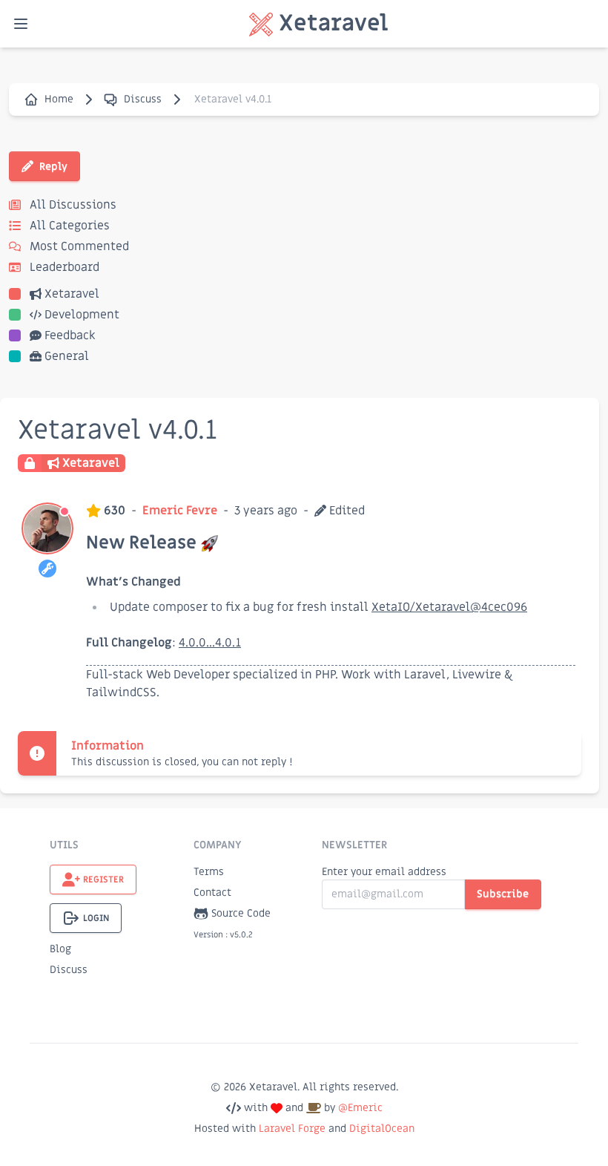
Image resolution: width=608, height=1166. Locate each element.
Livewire (476, 674)
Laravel (425, 674)
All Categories (68, 225)
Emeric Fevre (179, 510)
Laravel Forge (292, 1128)
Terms (209, 872)
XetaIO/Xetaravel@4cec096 (449, 607)
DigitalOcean (381, 1128)
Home (58, 99)
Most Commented (78, 246)
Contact (212, 892)
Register (103, 879)
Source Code (241, 913)
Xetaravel (71, 294)
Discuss (143, 99)
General (66, 356)
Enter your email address (384, 872)
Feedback (70, 335)
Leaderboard (63, 267)
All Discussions (71, 205)
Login (96, 918)
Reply (53, 167)
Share (565, 510)
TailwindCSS (121, 692)
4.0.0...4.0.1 (210, 643)
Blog (60, 949)
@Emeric (360, 1108)
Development (81, 315)
